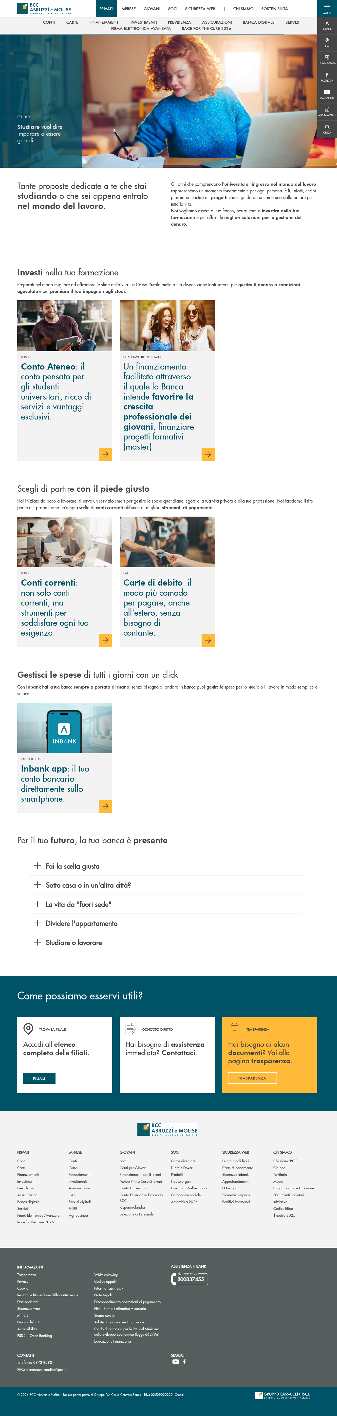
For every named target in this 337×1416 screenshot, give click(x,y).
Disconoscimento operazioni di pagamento (127, 1301)
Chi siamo (282, 1152)
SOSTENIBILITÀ (275, 8)
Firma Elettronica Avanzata (38, 1215)
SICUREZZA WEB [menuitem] (200, 8)
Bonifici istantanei (236, 1201)
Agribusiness (79, 1215)
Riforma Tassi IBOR (127, 1288)
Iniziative (280, 1201)
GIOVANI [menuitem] (152, 8)
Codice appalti (124, 1281)
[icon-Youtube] (175, 1361)
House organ (181, 1181)
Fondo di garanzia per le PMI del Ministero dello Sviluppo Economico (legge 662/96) (129, 1331)
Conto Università (133, 1187)
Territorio (280, 1174)
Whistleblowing (106, 1274)
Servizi (22, 1208)
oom (123, 1160)
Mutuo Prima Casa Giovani (141, 1181)
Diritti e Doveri (182, 1167)
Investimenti (26, 1181)
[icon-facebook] (184, 1361)
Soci (175, 1152)
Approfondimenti (235, 1181)
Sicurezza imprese (236, 1194)
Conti (21, 1160)
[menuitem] (49, 22)
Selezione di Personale (136, 1213)
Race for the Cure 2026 (35, 1221)
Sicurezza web (235, 1152)
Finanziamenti (28, 1174)
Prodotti (177, 1174)
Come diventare (183, 1160)
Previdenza (25, 1187)
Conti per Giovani (134, 1167)
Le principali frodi (235, 1160)
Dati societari (27, 1301)
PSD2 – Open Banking (52, 1335)
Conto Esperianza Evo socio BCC (141, 1197)
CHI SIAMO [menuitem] (243, 8)
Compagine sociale (186, 1194)
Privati (23, 1152)
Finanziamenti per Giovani (140, 1174)
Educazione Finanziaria (112, 1341)
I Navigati (230, 1187)
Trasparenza (26, 1274)
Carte (21, 1167)
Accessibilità (27, 1328)
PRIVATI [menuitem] (106, 8)
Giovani (127, 1152)
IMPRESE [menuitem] (128, 8)
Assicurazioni (27, 1194)
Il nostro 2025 (284, 1215)
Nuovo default (46, 1321)
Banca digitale (28, 1201)
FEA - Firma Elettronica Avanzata (120, 1308)
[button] (327, 8)
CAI (72, 1194)
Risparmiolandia (132, 1207)
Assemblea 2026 (184, 1201)
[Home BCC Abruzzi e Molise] (44, 8)
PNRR (73, 1208)
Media (278, 1181)
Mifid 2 (23, 1315)
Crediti (179, 1394)
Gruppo (279, 1167)
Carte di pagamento (237, 1167)
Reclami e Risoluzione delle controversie (47, 1294)
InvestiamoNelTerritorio (189, 1187)
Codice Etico (283, 1208)
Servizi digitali (80, 1201)
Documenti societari (288, 1194)
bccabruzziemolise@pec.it (46, 1369)
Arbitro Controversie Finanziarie (129, 1321)
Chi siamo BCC (285, 1160)
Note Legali (121, 1294)
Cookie (22, 1288)
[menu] (194, 8)
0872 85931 (43, 1362)
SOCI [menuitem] (172, 8)
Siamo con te (104, 1315)
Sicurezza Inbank (235, 1174)
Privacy (22, 1281)
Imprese (75, 1152)
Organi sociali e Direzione (293, 1187)
